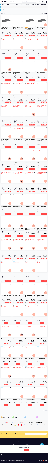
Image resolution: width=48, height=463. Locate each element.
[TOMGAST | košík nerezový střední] (18, 132)
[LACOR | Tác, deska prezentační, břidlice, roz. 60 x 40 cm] (30, 155)
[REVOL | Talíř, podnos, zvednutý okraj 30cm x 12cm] (30, 132)
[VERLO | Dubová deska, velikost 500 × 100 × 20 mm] (41, 155)
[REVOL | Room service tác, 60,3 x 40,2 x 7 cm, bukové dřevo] (18, 266)
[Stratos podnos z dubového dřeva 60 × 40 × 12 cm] (6, 244)
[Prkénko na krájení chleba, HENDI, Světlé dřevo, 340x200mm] (30, 43)
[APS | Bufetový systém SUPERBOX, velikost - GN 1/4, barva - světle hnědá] (6, 351)
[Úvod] (4, 1)
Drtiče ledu (2, 455)
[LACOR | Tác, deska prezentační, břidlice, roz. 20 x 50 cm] (30, 110)
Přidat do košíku (8, 35)
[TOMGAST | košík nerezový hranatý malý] (41, 310)
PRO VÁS (14, 1)
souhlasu (33, 446)
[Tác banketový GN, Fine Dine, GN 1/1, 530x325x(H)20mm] (41, 110)
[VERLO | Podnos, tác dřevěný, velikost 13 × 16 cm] (18, 21)
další (46, 13)
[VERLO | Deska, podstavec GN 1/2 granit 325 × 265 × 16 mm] (41, 372)
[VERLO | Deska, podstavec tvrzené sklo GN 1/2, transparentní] (18, 177)
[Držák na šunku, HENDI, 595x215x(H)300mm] (41, 266)
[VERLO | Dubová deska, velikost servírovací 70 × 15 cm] (30, 177)
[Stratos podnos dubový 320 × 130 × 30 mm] (18, 351)
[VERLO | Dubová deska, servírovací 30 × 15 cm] (30, 331)
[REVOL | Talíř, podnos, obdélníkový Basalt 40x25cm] (18, 372)
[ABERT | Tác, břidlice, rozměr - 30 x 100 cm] (30, 289)
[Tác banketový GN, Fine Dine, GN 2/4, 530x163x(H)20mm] (6, 110)
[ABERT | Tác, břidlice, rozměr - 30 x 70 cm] (6, 289)
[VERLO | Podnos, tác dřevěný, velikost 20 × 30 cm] (6, 88)
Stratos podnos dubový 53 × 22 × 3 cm (18, 399)
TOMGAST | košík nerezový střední (17, 139)
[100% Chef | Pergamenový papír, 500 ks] (6, 222)
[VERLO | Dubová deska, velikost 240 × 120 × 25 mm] (6, 331)
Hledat (35, 1)
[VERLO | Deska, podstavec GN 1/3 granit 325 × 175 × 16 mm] (6, 372)
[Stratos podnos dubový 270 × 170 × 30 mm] (6, 177)
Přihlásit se (43, 433)
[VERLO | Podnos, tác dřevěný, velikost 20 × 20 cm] (41, 43)
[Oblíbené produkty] (42, 2)
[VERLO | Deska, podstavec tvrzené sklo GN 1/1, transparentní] (30, 222)
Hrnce (1, 444)
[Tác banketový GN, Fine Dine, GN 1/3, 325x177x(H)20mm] (18, 66)
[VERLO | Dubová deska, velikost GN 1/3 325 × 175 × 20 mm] (18, 155)
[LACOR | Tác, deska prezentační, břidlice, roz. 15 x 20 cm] (41, 21)
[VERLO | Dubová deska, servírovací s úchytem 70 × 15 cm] (41, 177)
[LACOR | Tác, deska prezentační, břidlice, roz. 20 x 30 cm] (41, 66)
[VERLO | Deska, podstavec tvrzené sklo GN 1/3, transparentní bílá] (41, 132)
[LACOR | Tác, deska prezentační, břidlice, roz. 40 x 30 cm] (6, 132)
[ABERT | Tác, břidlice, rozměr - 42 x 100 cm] (41, 289)
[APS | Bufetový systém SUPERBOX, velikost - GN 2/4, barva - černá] (30, 372)
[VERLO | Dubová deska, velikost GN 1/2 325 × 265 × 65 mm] (6, 199)
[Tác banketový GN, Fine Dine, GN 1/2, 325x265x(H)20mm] (30, 88)
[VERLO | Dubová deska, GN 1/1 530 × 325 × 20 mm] (41, 222)
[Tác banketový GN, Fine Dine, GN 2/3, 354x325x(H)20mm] (18, 110)
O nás (13, 444)
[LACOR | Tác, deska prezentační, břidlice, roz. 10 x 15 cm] (6, 310)
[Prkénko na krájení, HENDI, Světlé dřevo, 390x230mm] (30, 66)
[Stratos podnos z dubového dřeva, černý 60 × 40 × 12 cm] (18, 244)
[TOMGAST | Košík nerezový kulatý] (41, 88)
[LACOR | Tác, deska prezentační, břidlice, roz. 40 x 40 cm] (30, 310)
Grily (1, 454)
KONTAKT (10, 1)
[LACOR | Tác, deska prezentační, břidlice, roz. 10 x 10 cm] (6, 21)
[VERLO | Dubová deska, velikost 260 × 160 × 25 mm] (18, 331)
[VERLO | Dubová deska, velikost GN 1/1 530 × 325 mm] (30, 244)
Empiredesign (15, 460)
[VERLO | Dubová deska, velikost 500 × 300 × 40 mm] (30, 392)
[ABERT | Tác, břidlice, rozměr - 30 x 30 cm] (6, 266)
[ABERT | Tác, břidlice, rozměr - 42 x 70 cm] (18, 289)
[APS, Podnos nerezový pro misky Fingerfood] (41, 351)
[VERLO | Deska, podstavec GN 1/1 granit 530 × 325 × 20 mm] (41, 392)
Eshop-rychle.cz (45, 460)
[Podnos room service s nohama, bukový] (41, 244)
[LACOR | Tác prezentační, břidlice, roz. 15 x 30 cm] (6, 66)
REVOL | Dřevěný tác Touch (4, 399)
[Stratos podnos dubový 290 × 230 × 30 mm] (30, 199)
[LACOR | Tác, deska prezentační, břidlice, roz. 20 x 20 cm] (18, 310)
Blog (17, 1)
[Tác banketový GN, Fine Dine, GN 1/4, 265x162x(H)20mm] (6, 43)
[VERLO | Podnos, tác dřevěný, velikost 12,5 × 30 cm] (18, 43)
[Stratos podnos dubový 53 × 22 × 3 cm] (18, 392)
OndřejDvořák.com (22, 460)
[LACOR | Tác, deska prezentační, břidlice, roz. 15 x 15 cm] (30, 21)
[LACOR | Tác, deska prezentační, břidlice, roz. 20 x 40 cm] (18, 88)
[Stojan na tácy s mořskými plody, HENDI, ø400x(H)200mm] (41, 331)
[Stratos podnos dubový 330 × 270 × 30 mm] (18, 222)
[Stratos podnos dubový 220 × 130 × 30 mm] (6, 155)
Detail (6, 343)
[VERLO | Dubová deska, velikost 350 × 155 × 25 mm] (30, 351)
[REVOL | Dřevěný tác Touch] (6, 392)
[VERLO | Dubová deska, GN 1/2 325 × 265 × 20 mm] (18, 199)
